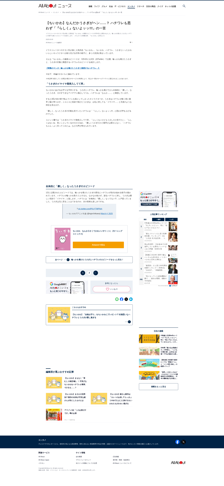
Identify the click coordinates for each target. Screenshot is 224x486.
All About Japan (43, 460)
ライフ (97, 6)
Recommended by (163, 285)
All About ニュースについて (122, 463)
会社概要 (79, 457)
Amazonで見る (98, 245)
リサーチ (140, 6)
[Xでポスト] (126, 299)
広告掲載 (116, 457)
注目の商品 (151, 6)
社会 (111, 6)
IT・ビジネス (120, 6)
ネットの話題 (170, 6)
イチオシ (41, 463)
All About (41, 457)
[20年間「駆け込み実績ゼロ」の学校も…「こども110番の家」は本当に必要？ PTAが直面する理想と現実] (168, 351)
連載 (90, 6)
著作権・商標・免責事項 (121, 460)
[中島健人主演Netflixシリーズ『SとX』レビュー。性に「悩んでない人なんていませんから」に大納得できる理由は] (168, 338)
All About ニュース (44, 12)
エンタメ (131, 6)
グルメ (104, 6)
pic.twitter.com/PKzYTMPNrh (90, 209)
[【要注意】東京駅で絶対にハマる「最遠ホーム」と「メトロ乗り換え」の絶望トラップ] (168, 363)
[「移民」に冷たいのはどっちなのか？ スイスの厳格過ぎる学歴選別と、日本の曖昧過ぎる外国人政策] (168, 375)
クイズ (160, 6)
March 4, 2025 (107, 214)
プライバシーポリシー (83, 460)
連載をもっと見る (158, 387)
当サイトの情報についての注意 (86, 463)
